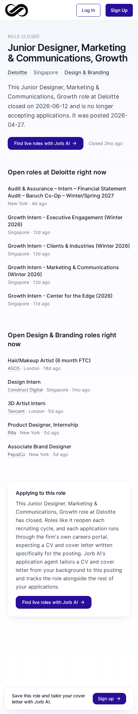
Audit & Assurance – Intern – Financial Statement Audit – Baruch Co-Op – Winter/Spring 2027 (67, 192)
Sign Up (119, 10)
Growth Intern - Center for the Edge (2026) (60, 296)
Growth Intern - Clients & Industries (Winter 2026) (69, 246)
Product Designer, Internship (43, 424)
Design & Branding (87, 72)
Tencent (16, 411)
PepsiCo (16, 454)
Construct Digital (25, 389)
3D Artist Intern (27, 403)
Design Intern (24, 382)
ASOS (14, 368)
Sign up (106, 698)
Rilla (12, 432)
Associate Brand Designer (39, 446)
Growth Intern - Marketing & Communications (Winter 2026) (63, 270)
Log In (88, 10)
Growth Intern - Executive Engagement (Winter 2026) (65, 221)
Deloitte (17, 72)
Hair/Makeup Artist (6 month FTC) (49, 360)
